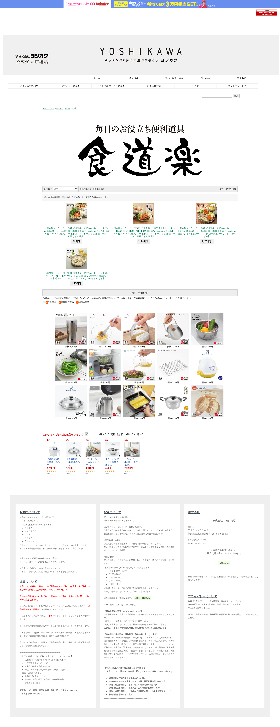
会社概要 (133, 78)
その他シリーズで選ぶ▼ (112, 86)
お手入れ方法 (154, 86)
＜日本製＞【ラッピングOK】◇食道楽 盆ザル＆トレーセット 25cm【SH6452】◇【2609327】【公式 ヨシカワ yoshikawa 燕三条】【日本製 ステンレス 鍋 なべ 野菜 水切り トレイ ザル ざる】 (76, 276)
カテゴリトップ (48, 108)
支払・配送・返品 (174, 78)
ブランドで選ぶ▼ (71, 86)
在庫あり (87, 189)
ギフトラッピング (237, 86)
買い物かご (207, 78)
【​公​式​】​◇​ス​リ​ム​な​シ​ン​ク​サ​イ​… (92, 462)
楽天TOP (241, 78)
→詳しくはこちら (142, 598)
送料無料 (100, 189)
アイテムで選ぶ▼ (29, 86)
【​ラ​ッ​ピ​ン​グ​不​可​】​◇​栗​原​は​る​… (112, 462)
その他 (67, 108)
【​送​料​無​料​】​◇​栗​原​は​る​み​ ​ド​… (74, 462)
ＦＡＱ (195, 86)
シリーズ (59, 108)
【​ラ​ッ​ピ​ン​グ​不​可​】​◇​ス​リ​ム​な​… (131, 462)
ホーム (96, 78)
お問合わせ (224, 563)
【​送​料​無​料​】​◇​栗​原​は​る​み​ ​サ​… (55, 462)
